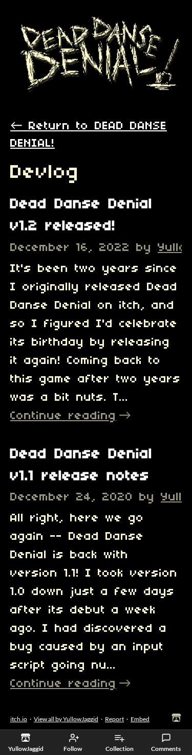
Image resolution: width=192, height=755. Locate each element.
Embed (140, 719)
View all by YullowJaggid (66, 719)
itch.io (18, 719)
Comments (166, 748)
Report (114, 719)
